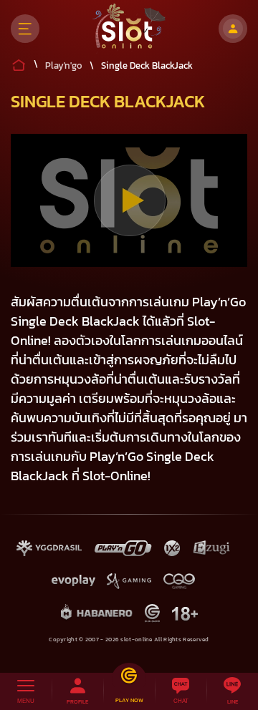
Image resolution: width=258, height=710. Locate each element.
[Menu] (25, 28)
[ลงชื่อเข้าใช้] (233, 28)
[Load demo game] (129, 200)
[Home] (129, 28)
